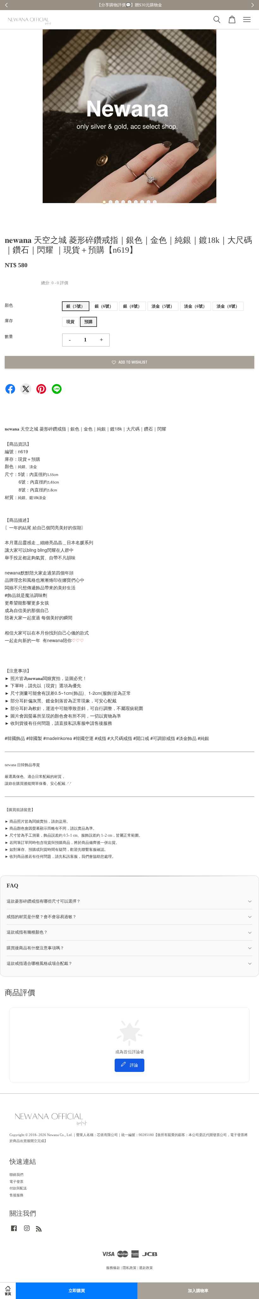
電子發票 (16, 1181)
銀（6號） (104, 306)
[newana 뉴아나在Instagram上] (26, 1231)
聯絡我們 (16, 1174)
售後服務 (16, 1195)
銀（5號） (75, 306)
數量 (9, 336)
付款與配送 (18, 1188)
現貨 (70, 321)
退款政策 (146, 1268)
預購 (88, 321)
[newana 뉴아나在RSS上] (38, 1230)
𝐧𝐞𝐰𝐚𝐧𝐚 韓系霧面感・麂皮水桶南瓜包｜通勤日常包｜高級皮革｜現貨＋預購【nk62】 (58, 1281)
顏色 (9, 305)
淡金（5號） (163, 306)
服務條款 (113, 1268)
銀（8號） (132, 306)
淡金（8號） (228, 306)
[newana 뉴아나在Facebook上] (13, 1231)
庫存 (9, 320)
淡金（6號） (195, 306)
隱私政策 (129, 1268)
